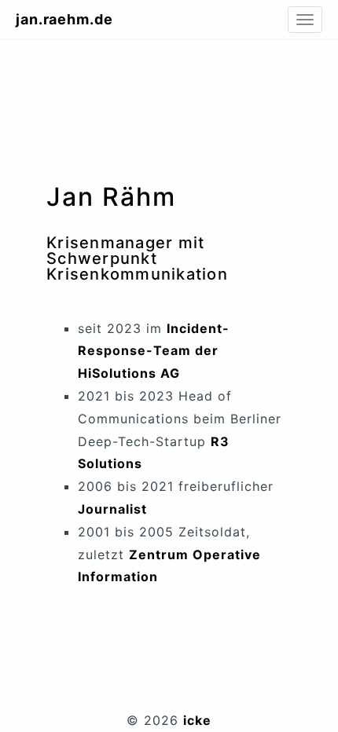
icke (197, 720)
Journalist (112, 509)
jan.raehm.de (64, 19)
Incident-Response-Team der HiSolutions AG (154, 351)
